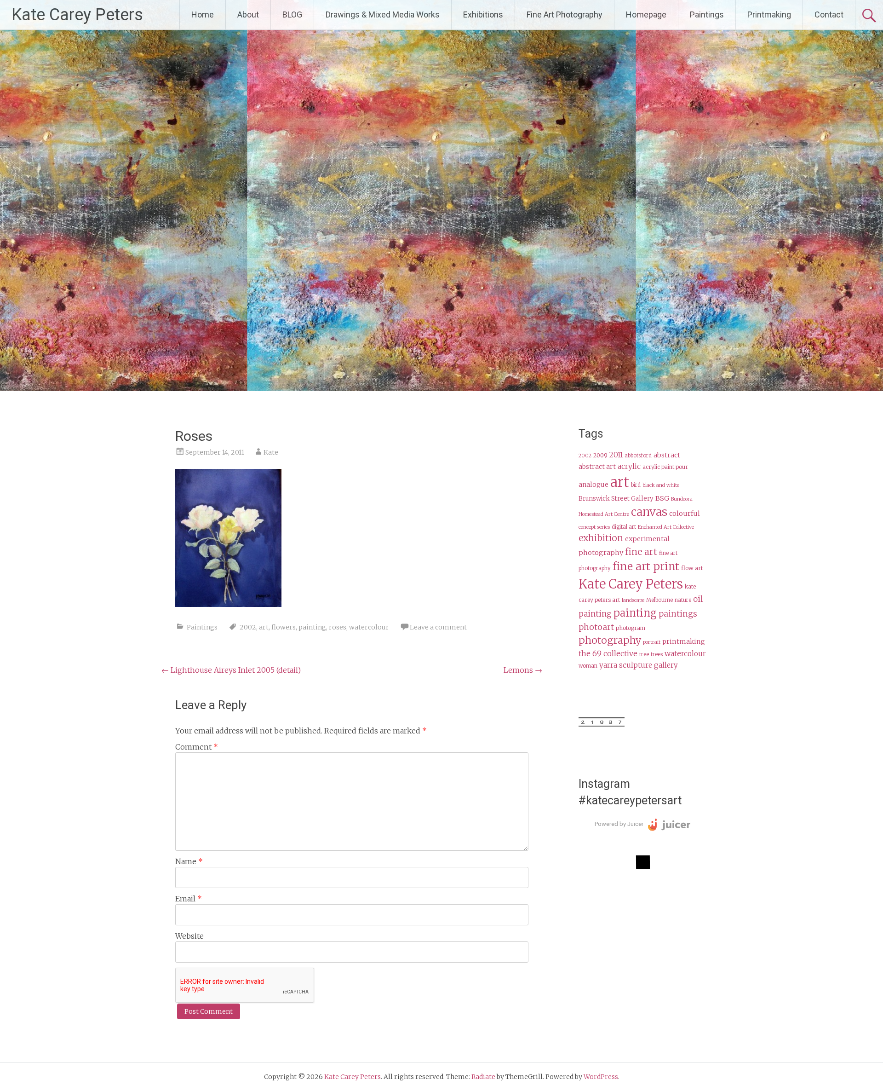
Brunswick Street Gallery (616, 498)
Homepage (646, 14)
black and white (660, 485)
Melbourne (659, 600)
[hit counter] (602, 724)
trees (657, 654)
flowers (283, 627)
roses (337, 627)
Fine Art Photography (564, 14)
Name (189, 861)
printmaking (683, 641)
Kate (271, 452)
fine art (641, 551)
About (248, 14)
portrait (651, 642)
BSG (662, 498)
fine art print (646, 566)
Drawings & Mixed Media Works (383, 14)
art (264, 627)
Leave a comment (438, 627)
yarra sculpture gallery (638, 665)
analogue (593, 485)
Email (188, 898)
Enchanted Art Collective (666, 527)
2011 (616, 454)
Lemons (523, 670)
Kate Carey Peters (77, 14)
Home (202, 14)
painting (312, 627)
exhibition (601, 537)
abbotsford (638, 455)
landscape (633, 600)
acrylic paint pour (665, 466)
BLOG (292, 14)
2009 (600, 455)
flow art (692, 568)
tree (644, 654)
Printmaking (769, 14)
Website (189, 936)
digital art (624, 527)
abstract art (597, 467)
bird (636, 485)
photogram (630, 627)
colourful (684, 513)
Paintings (707, 14)
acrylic (629, 466)
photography (610, 640)
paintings (678, 614)
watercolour (369, 627)
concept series (594, 527)
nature (683, 600)
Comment (196, 746)
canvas (649, 512)
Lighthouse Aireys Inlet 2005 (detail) (231, 670)
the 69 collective (608, 653)
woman (588, 666)
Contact (828, 14)
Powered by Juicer (619, 823)
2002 (248, 627)
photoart (596, 627)
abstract (667, 455)
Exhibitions (483, 14)
